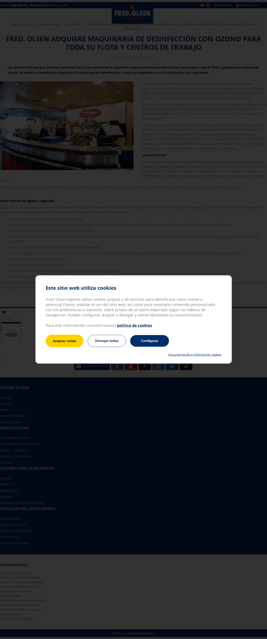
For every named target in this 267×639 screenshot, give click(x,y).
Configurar (149, 341)
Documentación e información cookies (195, 355)
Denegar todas (106, 341)
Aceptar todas (64, 341)
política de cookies (134, 325)
